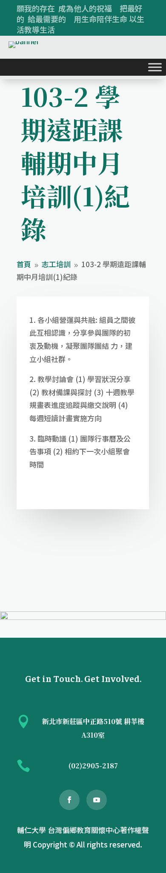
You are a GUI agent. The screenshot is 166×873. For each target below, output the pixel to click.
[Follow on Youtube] (96, 800)
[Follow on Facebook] (69, 800)
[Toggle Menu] (155, 67)
